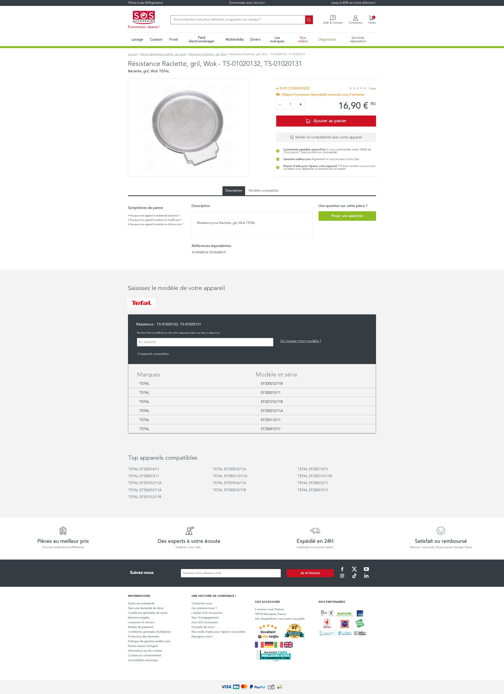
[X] (354, 571)
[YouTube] (366, 571)
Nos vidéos (303, 39)
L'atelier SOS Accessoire (207, 613)
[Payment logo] (252, 687)
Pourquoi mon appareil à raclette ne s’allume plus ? (156, 224)
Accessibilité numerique (143, 660)
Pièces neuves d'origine (143, 646)
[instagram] (342, 578)
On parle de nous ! (203, 627)
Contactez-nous (202, 603)
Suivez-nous (142, 573)
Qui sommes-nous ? (204, 608)
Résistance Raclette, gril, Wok (207, 54)
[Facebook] (342, 571)
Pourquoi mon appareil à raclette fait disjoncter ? (155, 216)
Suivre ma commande (141, 603)
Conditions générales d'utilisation (149, 632)
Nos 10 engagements (205, 617)
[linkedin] (366, 578)
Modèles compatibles (264, 190)
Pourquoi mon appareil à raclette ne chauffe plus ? (156, 220)
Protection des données (143, 636)
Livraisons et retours (141, 622)
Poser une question (347, 216)
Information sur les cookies (145, 650)
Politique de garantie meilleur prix (149, 641)
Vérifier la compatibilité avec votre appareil (328, 137)
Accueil (132, 54)
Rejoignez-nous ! (202, 636)
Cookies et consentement (144, 655)
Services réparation (358, 39)
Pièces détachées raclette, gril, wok (162, 54)
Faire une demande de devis (146, 608)
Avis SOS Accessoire (205, 622)
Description (233, 190)
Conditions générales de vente (148, 613)
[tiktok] (354, 578)
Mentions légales (139, 617)
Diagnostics (327, 39)
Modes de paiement (141, 627)
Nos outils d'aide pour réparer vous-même (218, 632)
